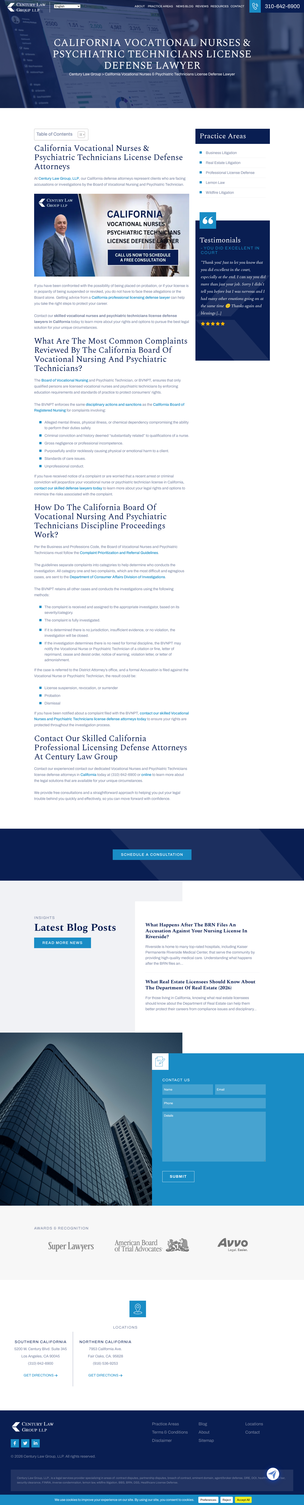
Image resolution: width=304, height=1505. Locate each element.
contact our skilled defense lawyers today (68, 488)
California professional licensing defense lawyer (131, 297)
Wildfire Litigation (220, 192)
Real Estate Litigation (223, 163)
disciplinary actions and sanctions (113, 404)
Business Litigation (221, 153)
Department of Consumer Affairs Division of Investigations (117, 577)
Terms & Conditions (170, 1432)
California (88, 775)
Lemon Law (215, 183)
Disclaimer (162, 1440)
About (140, 6)
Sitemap (206, 1440)
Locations (254, 1424)
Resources (220, 6)
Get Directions (39, 1375)
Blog (203, 1424)
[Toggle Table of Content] (79, 134)
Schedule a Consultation (152, 854)
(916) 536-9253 (105, 1363)
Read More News (62, 943)
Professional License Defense (230, 173)
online (146, 775)
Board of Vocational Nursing (64, 380)
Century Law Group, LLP (58, 178)
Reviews (201, 6)
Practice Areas (160, 6)
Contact (237, 6)
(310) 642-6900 (40, 1363)
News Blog (184, 6)
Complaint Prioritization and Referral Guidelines (119, 553)
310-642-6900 (282, 6)
